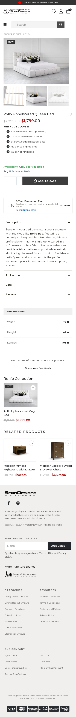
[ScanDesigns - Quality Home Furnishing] (17, 11)
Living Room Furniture (16, 596)
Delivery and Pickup (50, 609)
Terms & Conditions (50, 602)
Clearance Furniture (15, 633)
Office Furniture (13, 615)
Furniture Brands (13, 627)
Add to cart (47, 181)
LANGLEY (38, 525)
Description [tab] (13, 222)
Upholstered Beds (19, 171)
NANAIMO (47, 525)
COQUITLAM (9, 525)
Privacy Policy (47, 615)
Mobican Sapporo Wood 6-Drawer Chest (56, 467)
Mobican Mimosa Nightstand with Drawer (19, 467)
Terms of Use (46, 553)
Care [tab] (9, 284)
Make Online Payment (51, 667)
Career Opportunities (16, 667)
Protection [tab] (13, 275)
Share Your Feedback (38, 368)
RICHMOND (57, 525)
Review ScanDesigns (15, 674)
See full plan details (26, 210)
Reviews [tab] (11, 294)
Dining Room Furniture (17, 602)
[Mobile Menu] (7, 24)
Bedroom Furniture (15, 609)
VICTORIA (29, 525)
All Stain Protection (50, 596)
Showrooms (11, 661)
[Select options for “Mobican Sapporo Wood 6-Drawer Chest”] (68, 443)
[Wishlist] (53, 11)
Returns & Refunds (49, 621)
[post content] (20, 395)
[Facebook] (9, 503)
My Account (11, 655)
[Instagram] (18, 503)
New (11, 42)
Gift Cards (45, 661)
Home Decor (11, 621)
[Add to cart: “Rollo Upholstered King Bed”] (33, 387)
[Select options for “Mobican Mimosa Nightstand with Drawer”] (31, 443)
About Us (44, 655)
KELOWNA (20, 525)
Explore (52, 5)
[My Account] (61, 11)
